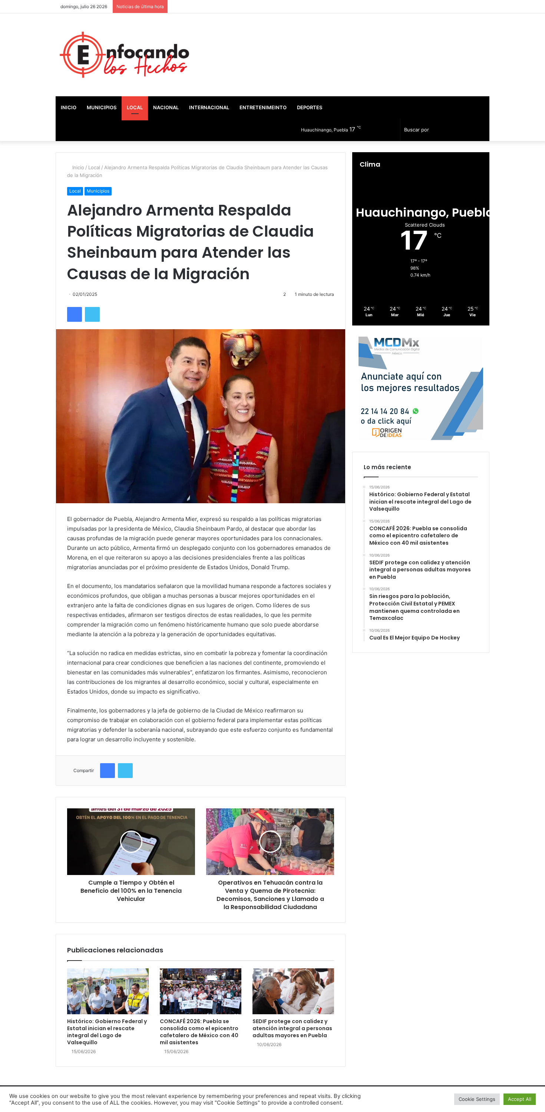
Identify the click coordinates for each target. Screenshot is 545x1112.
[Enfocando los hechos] (124, 54)
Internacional (209, 107)
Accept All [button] (519, 1099)
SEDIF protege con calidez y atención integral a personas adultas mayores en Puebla (292, 1028)
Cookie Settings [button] (477, 1099)
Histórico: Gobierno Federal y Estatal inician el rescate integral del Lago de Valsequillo (107, 1032)
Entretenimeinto (263, 107)
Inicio (68, 107)
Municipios (101, 107)
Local (135, 107)
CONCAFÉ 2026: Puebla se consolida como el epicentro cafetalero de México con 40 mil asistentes (199, 1032)
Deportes (309, 107)
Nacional (166, 107)
